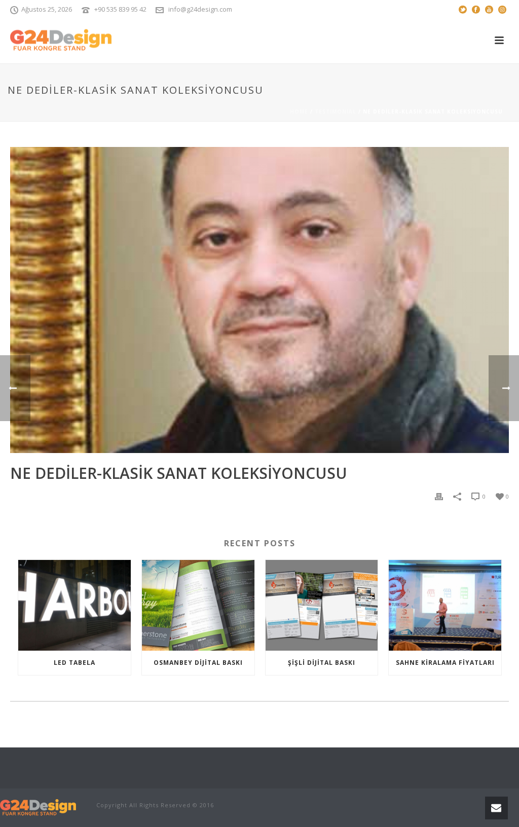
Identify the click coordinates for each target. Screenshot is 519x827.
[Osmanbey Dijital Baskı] (198, 605)
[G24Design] (38, 806)
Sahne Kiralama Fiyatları (445, 662)
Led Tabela (74, 662)
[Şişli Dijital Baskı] (322, 605)
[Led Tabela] (74, 605)
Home (299, 111)
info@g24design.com (200, 9)
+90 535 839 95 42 (120, 9)
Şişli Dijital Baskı (321, 662)
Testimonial (335, 111)
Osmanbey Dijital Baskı (198, 662)
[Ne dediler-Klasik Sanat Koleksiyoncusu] (259, 300)
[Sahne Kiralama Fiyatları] (445, 605)
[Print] (439, 496)
